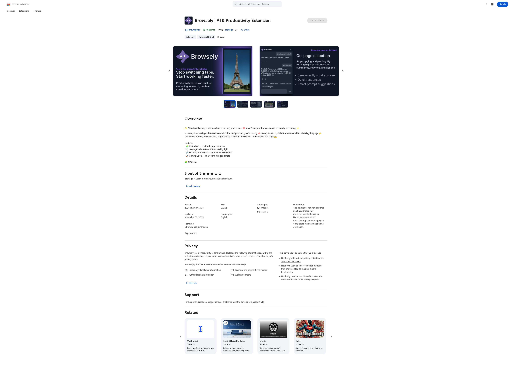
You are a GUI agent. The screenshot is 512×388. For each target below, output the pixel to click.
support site (258, 302)
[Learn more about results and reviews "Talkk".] (302, 344)
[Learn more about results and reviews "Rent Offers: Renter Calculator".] (230, 344)
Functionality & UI (206, 37)
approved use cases (291, 261)
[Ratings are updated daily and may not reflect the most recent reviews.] (236, 30)
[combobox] (260, 4)
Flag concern (191, 233)
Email (263, 212)
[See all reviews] (193, 186)
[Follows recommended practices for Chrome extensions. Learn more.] (204, 30)
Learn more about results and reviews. (214, 178)
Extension (190, 37)
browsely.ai (194, 30)
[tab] (11, 11)
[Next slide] (343, 71)
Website (265, 208)
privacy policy (191, 259)
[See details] (191, 283)
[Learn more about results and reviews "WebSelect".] (194, 344)
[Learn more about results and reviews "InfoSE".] (266, 344)
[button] (492, 4)
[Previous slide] (169, 71)
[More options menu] (486, 4)
